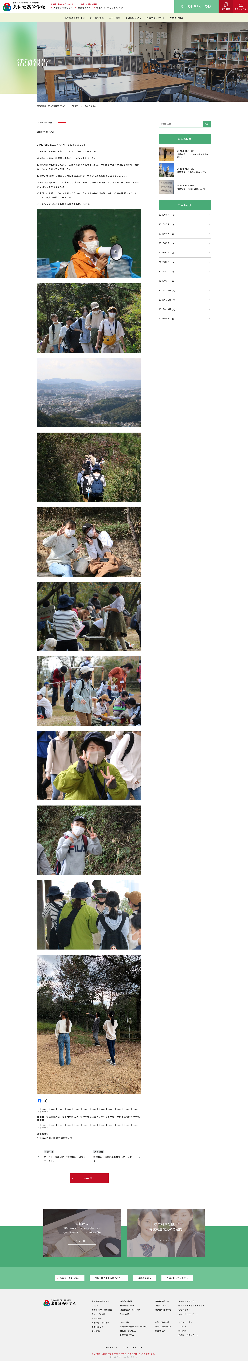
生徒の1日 (124, 1314)
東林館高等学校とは (75, 17)
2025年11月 (165, 299)
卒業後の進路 (177, 17)
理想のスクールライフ (130, 1310)
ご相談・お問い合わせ (188, 1335)
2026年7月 (164, 224)
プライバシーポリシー (133, 1347)
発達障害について (155, 17)
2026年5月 (164, 243)
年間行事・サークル (101, 1322)
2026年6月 (164, 233)
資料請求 (182, 1330)
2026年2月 (164, 271)
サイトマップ (111, 1347)
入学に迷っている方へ (177, 1278)
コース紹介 (114, 17)
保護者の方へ (84, 7)
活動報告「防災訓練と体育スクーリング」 (112, 1158)
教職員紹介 (97, 1318)
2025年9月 (164, 318)
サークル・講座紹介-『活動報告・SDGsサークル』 (64, 1158)
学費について (98, 1327)
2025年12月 (165, 290)
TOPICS (182, 1326)
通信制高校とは (162, 1301)
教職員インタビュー (129, 1330)
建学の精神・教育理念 (102, 1310)
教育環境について (128, 1305)
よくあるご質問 (185, 1322)
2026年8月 (164, 214)
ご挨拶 (95, 1305)
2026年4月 (164, 252)
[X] (45, 1102)
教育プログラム (127, 1335)
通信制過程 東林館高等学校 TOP (51, 106)
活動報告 (75, 106)
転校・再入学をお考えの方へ (110, 7)
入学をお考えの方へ (63, 7)
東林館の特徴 (97, 17)
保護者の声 (160, 1330)
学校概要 (96, 1331)
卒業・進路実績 (162, 1322)
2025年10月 (165, 309)
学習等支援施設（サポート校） (134, 1326)
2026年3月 (164, 262)
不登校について (133, 17)
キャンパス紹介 (99, 1314)
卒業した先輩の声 (163, 1326)
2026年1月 (164, 280)
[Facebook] (39, 1102)
